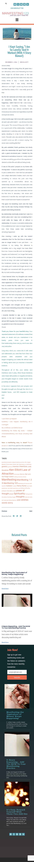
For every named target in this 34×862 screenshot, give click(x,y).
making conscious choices (20, 476)
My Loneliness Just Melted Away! (12, 428)
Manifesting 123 (11, 483)
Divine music (9, 464)
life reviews (16, 474)
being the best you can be (18, 462)
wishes (24, 500)
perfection (4, 490)
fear (17, 464)
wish (19, 500)
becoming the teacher (7, 462)
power (14, 490)
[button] (17, 20)
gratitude (10, 466)
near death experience (13, 488)
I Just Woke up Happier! (9, 419)
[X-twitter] (18, 4)
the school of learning (7, 497)
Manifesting (9, 479)
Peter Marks (9, 490)
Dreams (14, 464)
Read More (5, 588)
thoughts (20, 496)
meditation (9, 486)
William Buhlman (13, 500)
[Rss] (27, 4)
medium (15, 486)
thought (14, 497)
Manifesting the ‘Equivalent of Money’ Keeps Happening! (14, 573)
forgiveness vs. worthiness (25, 464)
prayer (11, 494)
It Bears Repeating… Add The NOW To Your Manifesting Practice (16, 627)
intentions (23, 466)
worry (10, 503)
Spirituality (19, 493)
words (4, 503)
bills (26, 462)
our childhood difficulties (24, 488)
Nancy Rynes (21, 486)
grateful (4, 466)
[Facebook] (15, 4)
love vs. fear (23, 474)
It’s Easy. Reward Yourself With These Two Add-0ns (16, 811)
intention (16, 466)
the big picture (28, 494)
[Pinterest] (21, 4)
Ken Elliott (15, 469)
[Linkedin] (24, 4)
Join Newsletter (17, 8)
